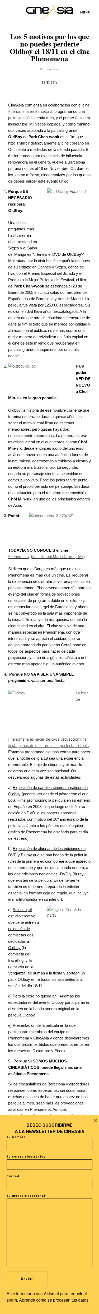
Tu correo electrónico (26, 1156)
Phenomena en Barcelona (30, 111)
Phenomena (18, 556)
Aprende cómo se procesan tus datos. (54, 1300)
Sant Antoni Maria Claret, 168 (57, 556)
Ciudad (13, 1176)
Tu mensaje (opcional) (27, 1195)
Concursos (49, 69)
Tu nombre (16, 1137)
